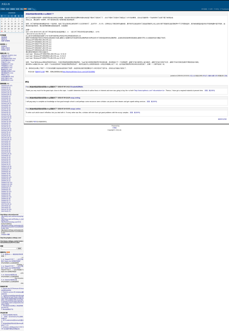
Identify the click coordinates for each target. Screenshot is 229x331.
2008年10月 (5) (6, 186)
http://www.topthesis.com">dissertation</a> (150, 90)
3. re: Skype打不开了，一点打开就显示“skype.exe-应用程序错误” (12, 267)
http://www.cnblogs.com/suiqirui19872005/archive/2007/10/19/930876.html (12, 227)
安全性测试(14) (6, 60)
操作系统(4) (5, 67)
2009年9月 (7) (5, 170)
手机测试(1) (5, 66)
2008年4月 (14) (6, 197)
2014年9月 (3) (5, 105)
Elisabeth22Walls (76, 87)
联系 (17, 9)
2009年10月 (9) (6, 168)
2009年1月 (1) (5, 180)
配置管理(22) (5, 80)
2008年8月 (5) (5, 189)
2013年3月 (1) (5, 125)
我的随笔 (4, 37)
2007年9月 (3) (5, 206)
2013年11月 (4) (6, 118)
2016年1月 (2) (5, 89)
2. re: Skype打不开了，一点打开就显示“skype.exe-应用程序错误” (12, 260)
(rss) (15, 55)
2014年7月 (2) (5, 109)
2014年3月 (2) (5, 112)
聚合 (22, 9)
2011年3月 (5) (5, 150)
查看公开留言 (5, 48)
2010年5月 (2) (5, 159)
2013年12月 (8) (6, 116)
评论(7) (205, 75)
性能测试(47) (5, 64)
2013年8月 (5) (5, 119)
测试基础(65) (5, 73)
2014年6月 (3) (5, 110)
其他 (225, 75)
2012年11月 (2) (6, 130)
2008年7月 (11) (6, 191)
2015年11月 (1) (6, 93)
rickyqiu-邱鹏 (5, 234)
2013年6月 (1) (5, 123)
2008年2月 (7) (5, 200)
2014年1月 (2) (5, 114)
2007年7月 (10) (6, 209)
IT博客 (3, 9)
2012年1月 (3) (5, 136)
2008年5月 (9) (5, 195)
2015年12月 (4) (6, 91)
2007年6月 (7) (5, 211)
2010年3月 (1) (5, 163)
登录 (35, 121)
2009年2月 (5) (5, 179)
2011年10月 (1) (6, 139)
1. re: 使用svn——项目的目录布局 (12, 254)
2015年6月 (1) (5, 102)
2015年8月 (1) (5, 98)
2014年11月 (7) (6, 103)
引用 (216, 75)
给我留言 (4, 46)
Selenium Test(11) (7, 55)
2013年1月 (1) (5, 127)
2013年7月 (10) (6, 121)
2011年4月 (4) (5, 148)
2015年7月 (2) (5, 100)
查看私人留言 (5, 50)
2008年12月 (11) (6, 182)
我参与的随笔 (5, 41)
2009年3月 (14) (6, 177)
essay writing (75, 98)
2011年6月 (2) (5, 145)
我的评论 (4, 39)
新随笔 (12, 9)
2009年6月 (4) (5, 175)
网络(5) (3, 74)
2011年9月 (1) (5, 141)
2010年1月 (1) (5, 164)
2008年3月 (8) (5, 198)
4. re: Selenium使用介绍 (9, 274)
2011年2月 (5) (5, 152)
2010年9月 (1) (5, 155)
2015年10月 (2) (6, 94)
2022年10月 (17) (6, 85)
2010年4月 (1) (5, 161)
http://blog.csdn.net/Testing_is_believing (12, 219)
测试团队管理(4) (6, 71)
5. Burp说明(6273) (7, 309)
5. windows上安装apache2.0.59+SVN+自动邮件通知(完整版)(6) (12, 328)
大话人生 (5, 4)
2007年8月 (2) (5, 207)
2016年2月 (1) (5, 87)
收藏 (212, 75)
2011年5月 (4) (5, 146)
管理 (29, 9)
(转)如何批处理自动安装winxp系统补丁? (40, 14)
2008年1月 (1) (5, 202)
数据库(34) (4, 69)
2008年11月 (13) (6, 184)
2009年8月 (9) (5, 171)
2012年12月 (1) (6, 128)
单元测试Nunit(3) (6, 58)
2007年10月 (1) (6, 204)
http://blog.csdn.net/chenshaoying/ (12, 216)
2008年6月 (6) (5, 193)
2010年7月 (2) (5, 157)
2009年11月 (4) (6, 166)
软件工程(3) (5, 78)
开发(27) (4, 62)
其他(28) (4, 57)
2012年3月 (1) (5, 134)
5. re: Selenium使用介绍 (9, 280)
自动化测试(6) (5, 76)
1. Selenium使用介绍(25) (9, 315)
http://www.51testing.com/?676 (11, 222)
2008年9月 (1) (5, 188)
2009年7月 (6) (5, 173)
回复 (206, 90)
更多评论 (212, 90)
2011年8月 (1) (5, 143)
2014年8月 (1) (5, 107)
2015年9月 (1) (5, 96)
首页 (7, 9)
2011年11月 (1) (6, 137)
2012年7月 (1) (5, 132)
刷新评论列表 (222, 119)
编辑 (209, 75)
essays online (75, 109)
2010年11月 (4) (6, 154)
